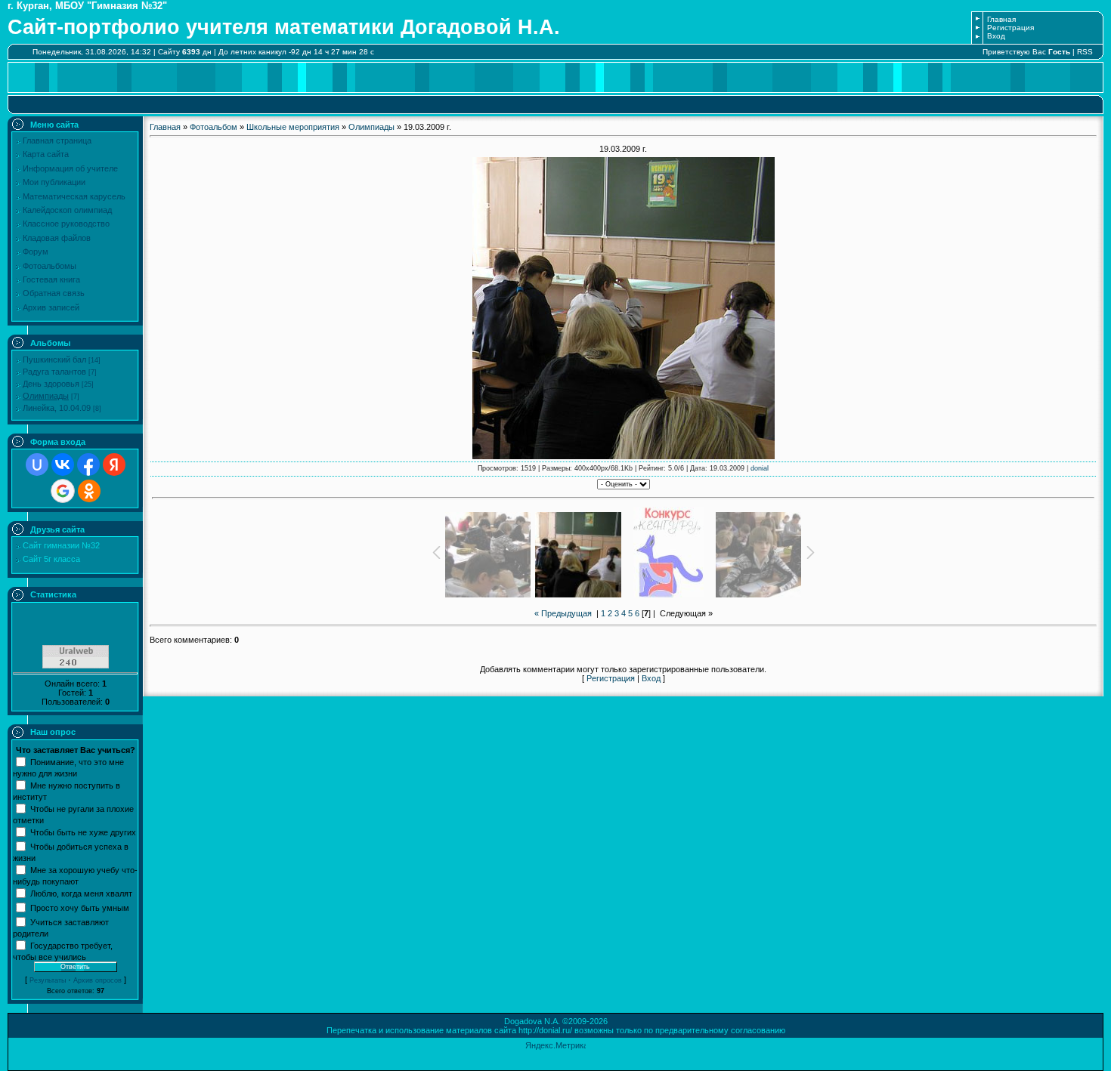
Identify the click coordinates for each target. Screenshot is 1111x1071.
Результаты (47, 980)
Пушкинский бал (54, 359)
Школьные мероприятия (292, 126)
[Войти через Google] (63, 491)
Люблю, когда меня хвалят (81, 892)
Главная (1001, 19)
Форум (35, 251)
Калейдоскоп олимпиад (67, 210)
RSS (1085, 52)
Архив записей (51, 307)
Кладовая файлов (57, 237)
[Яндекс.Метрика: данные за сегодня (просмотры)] (555, 1046)
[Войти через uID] (37, 464)
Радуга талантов (54, 371)
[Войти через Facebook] (88, 464)
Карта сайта (46, 154)
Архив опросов (97, 980)
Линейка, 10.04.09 (57, 407)
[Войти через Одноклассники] (89, 491)
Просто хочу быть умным (79, 907)
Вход (996, 36)
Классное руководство (66, 223)
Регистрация (1010, 27)
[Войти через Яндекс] (114, 464)
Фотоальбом (213, 126)
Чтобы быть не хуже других (83, 831)
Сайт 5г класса (51, 558)
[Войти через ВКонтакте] (62, 464)
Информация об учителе (70, 168)
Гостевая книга (51, 279)
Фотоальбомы (49, 265)
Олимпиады (46, 395)
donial (759, 468)
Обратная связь (54, 293)
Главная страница (57, 140)
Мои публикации (54, 182)
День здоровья (51, 383)
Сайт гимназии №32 (61, 545)
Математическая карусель (74, 196)
